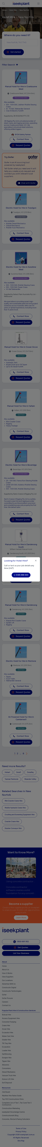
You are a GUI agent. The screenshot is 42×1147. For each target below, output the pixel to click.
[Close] (35, 560)
